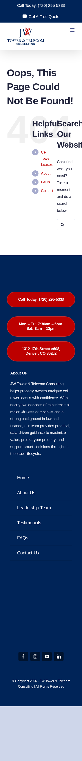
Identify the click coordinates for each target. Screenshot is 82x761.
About (45, 173)
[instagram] (35, 656)
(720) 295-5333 (51, 5)
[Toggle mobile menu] (72, 30)
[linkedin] (59, 656)
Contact (47, 191)
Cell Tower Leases (46, 158)
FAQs (45, 182)
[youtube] (47, 656)
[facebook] (23, 656)
